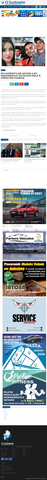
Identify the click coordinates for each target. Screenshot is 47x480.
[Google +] (21, 84)
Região (5, 416)
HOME (2, 67)
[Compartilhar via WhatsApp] (44, 6)
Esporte (21, 6)
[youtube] (40, 6)
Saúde (5, 417)
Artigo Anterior (12, 135)
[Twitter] (17, 84)
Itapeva (10, 67)
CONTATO (3, 477)
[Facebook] (26, 84)
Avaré (5, 419)
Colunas (27, 6)
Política (10, 6)
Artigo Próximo (34, 135)
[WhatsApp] (12, 84)
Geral (5, 6)
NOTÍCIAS (6, 67)
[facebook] (36, 6)
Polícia (15, 6)
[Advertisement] (23, 26)
